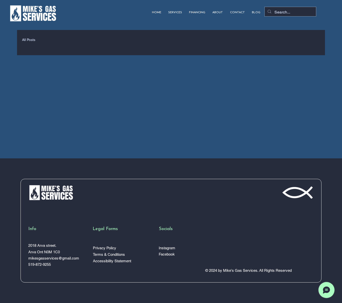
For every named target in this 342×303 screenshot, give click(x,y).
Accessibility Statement (112, 261)
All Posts (28, 40)
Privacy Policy (104, 248)
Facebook (167, 254)
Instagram (167, 248)
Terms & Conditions (109, 254)
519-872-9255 (39, 264)
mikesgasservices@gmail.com (53, 258)
